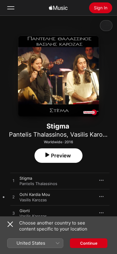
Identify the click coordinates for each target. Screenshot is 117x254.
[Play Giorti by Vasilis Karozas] (14, 213)
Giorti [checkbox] (25, 210)
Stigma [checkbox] (26, 178)
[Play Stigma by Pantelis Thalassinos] (14, 181)
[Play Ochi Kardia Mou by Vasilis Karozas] (14, 197)
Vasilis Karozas (91, 134)
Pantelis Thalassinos (38, 134)
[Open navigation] (10, 7)
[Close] (10, 224)
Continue (89, 243)
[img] (58, 8)
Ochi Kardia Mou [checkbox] (35, 194)
